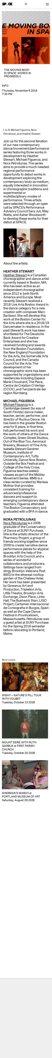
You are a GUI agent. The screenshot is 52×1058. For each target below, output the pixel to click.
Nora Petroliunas (15, 523)
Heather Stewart (15, 275)
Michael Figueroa (15, 404)
